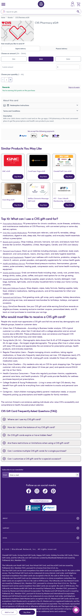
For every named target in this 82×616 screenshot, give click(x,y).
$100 (41, 59)
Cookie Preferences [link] (41, 501)
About (5, 518)
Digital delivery (20, 48)
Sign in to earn (74, 87)
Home (3, 17)
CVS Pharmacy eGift (22, 17)
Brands (10, 17)
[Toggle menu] (3, 4)
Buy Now (27, 612)
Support (6, 528)
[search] (78, 11)
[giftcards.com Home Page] (41, 4)
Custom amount (7, 67)
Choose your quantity (12, 74)
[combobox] (38, 11)
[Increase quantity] (10, 79)
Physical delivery (61, 48)
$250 (68, 59)
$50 (13, 59)
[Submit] (77, 474)
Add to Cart (9, 612)
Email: (5, 475)
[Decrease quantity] (2, 79)
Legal (5, 538)
